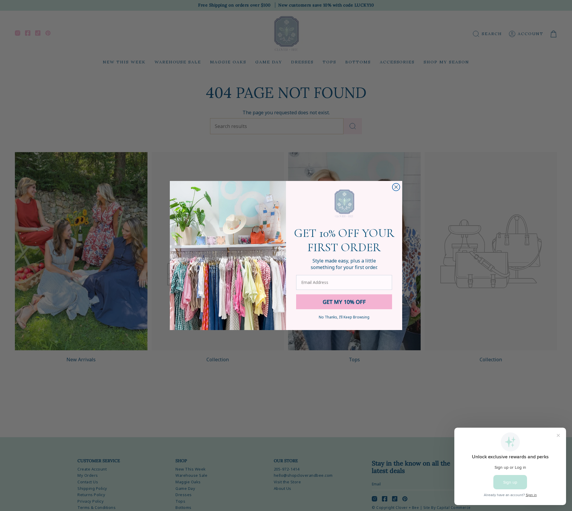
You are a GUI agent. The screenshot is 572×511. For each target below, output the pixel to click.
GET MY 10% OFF (344, 301)
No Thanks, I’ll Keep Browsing (344, 317)
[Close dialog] (396, 187)
